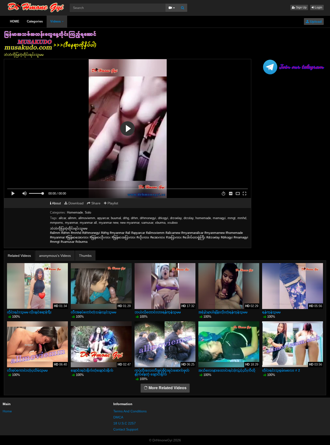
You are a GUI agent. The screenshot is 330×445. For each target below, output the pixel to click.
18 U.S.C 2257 (124, 423)
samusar (147, 222)
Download (75, 203)
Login (318, 7)
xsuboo (172, 222)
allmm (72, 218)
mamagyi (219, 218)
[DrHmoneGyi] (35, 6)
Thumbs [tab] (85, 256)
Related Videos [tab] (19, 256)
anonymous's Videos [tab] (55, 256)
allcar (62, 218)
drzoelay (176, 218)
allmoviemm (86, 218)
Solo (88, 212)
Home (7, 411)
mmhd (241, 218)
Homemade (75, 212)
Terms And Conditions (130, 411)
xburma (160, 222)
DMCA (118, 417)
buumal (116, 218)
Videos (56, 21)
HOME (14, 21)
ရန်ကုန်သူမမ (271, 312)
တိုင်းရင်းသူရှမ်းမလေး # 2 (281, 370)
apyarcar (103, 218)
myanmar (71, 222)
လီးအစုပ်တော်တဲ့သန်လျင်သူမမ (93, 312)
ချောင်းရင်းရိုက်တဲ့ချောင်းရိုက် (92, 370)
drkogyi (163, 218)
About (56, 203)
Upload (315, 21)
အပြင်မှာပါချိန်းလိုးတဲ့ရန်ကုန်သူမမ (222, 312)
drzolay (189, 218)
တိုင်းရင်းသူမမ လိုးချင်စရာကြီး (29, 312)
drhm (134, 218)
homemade (203, 218)
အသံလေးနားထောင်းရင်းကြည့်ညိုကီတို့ (226, 370)
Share (95, 203)
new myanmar (129, 222)
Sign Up (301, 7)
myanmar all (88, 222)
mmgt (232, 218)
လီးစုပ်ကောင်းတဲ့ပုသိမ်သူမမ (27, 370)
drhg (126, 218)
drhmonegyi (148, 218)
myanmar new (108, 222)
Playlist (112, 203)
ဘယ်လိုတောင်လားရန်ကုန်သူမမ (158, 312)
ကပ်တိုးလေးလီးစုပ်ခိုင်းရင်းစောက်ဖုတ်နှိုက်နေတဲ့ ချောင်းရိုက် (162, 372)
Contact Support (125, 429)
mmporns (56, 222)
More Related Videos (167, 388)
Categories (35, 21)
